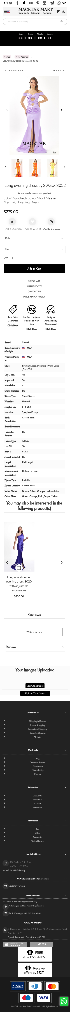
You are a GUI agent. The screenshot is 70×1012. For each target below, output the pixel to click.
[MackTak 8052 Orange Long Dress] (35, 168)
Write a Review (34, 632)
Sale (37, 829)
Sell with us (37, 799)
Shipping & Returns (37, 721)
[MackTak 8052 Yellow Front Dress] (52, 168)
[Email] (6, 3)
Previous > (14, 70)
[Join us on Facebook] (17, 3)
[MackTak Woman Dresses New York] (35, 11)
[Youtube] (31, 3)
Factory (37, 774)
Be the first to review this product (34, 193)
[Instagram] (44, 3)
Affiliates (37, 736)
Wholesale (37, 807)
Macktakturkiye (37, 841)
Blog (37, 758)
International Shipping (37, 729)
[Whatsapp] (59, 3)
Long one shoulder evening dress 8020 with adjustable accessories (19, 583)
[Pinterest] (37, 3)
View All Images (35, 685)
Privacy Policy (37, 770)
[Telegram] (52, 2)
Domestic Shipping (37, 732)
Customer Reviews (37, 762)
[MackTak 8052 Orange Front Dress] (17, 168)
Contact (37, 803)
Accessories (37, 837)
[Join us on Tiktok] (24, 3)
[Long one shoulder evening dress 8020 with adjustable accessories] (19, 547)
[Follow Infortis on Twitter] (10, 3)
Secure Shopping (37, 725)
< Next (59, 70)
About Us (37, 795)
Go (61, 21)
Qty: (6, 257)
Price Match (37, 766)
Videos (37, 833)
